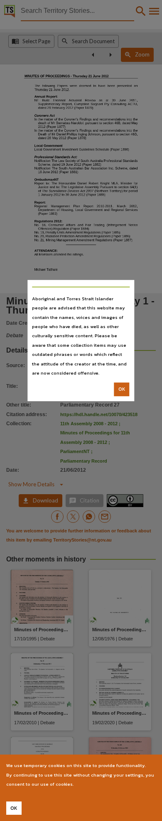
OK (121, 389)
